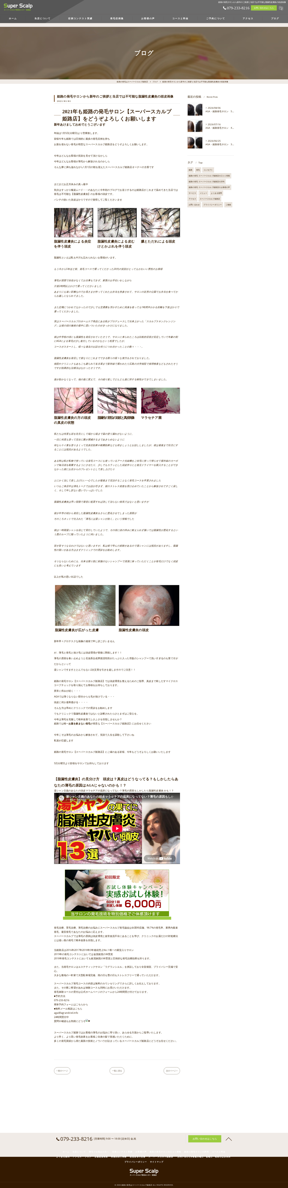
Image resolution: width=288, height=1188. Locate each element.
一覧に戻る (117, 1070)
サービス (192, 193)
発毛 (198, 170)
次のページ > (171, 1070)
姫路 (190, 170)
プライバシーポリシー (212, 204)
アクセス (192, 199)
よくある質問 (216, 193)
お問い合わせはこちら (264, 7)
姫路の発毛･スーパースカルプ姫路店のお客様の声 (209, 187)
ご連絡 (228, 204)
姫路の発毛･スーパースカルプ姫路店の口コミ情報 (209, 175)
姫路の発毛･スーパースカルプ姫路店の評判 (206, 181)
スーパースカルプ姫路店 (210, 199)
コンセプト (208, 170)
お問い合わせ (194, 204)
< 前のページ (62, 1070)
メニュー (203, 193)
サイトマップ (157, 1161)
